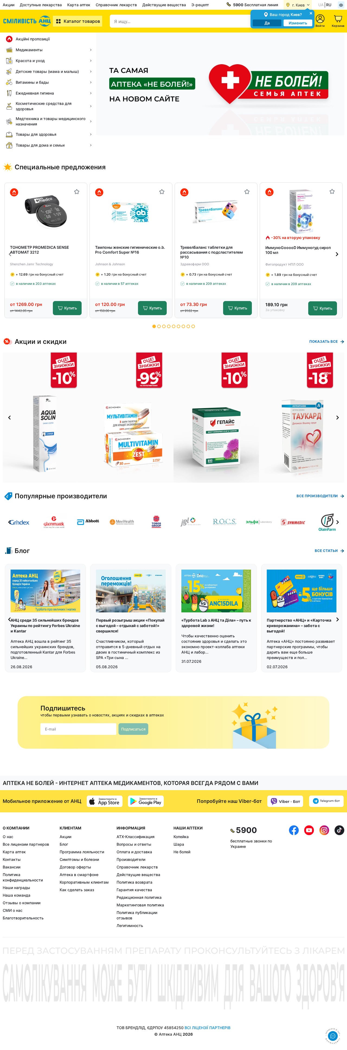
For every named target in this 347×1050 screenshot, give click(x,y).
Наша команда (16, 895)
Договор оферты (75, 867)
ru (328, 4)
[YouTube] (309, 876)
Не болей (182, 851)
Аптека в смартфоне (79, 874)
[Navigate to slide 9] (193, 326)
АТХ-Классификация (136, 836)
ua (321, 4)
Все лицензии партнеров (26, 844)
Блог (64, 844)
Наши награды (16, 887)
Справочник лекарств (116, 4)
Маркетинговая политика (140, 905)
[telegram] (326, 801)
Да (267, 23)
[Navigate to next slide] (337, 254)
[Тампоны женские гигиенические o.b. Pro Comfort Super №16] (131, 211)
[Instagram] (324, 876)
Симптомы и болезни (79, 859)
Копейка (181, 836)
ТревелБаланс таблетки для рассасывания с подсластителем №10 (211, 252)
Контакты (12, 859)
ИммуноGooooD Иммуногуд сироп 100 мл (298, 250)
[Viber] (285, 801)
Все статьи (326, 550)
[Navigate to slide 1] (154, 326)
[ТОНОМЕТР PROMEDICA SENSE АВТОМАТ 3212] (46, 211)
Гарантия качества (134, 889)
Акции (8, 4)
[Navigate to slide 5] (173, 326)
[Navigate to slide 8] (188, 326)
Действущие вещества (164, 4)
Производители (131, 859)
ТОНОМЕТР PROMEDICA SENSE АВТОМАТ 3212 (39, 249)
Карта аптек (78, 4)
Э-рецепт (200, 4)
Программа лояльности (82, 851)
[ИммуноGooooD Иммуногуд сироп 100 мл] (301, 211)
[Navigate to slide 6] (178, 326)
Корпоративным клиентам (84, 882)
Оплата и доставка (134, 851)
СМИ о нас (13, 910)
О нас (8, 836)
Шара (179, 844)
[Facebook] (294, 876)
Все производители (317, 496)
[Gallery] (173, 418)
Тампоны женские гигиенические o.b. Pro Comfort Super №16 (130, 249)
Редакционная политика (139, 897)
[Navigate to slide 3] (164, 326)
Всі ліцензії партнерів (207, 1027)
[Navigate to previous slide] (10, 254)
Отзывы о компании (21, 902)
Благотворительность (23, 918)
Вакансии (11, 867)
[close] (311, 12)
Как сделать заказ (77, 889)
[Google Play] (146, 801)
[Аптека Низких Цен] (28, 21)
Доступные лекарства (41, 4)
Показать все (323, 341)
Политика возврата (134, 882)
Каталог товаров (82, 21)
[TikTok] (339, 876)
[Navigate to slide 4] (169, 326)
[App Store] (105, 801)
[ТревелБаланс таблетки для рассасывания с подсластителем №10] (216, 211)
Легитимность (130, 925)
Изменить (298, 23)
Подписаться (133, 729)
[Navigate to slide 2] (159, 326)
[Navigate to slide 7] (183, 326)
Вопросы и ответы (134, 844)
